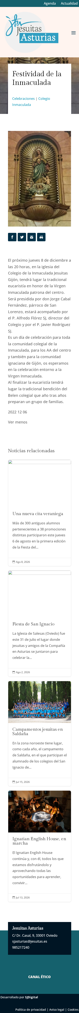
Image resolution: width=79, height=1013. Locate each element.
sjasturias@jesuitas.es (29, 941)
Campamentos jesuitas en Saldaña (39, 733)
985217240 (20, 947)
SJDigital (31, 997)
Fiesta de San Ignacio (39, 623)
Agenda (50, 3)
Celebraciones (23, 98)
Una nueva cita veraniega (39, 513)
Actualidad (69, 3)
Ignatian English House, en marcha (39, 846)
